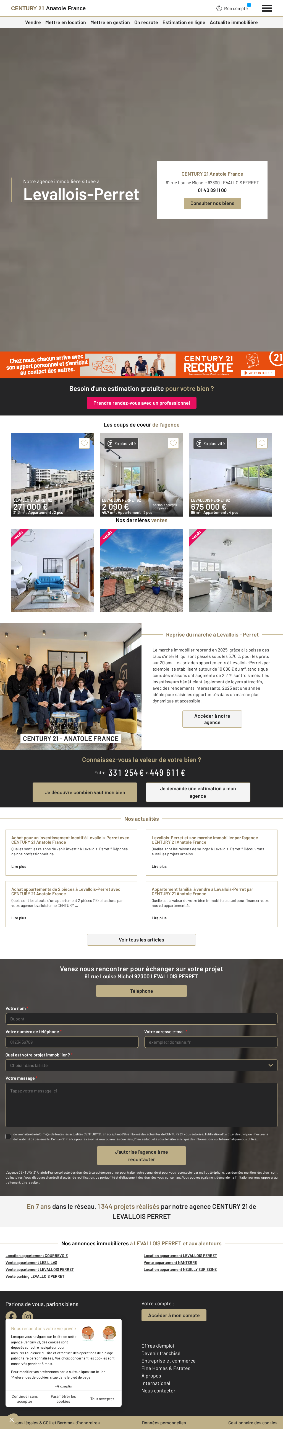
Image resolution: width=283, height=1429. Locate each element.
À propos (151, 1375)
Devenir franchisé (161, 1353)
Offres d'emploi (158, 1346)
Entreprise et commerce (169, 1361)
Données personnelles (164, 1422)
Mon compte (236, 8)
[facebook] (11, 1316)
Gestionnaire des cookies (252, 1422)
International (156, 1383)
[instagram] (27, 1316)
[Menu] (267, 7)
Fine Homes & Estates (166, 1368)
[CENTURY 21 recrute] (141, 365)
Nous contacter (158, 1390)
